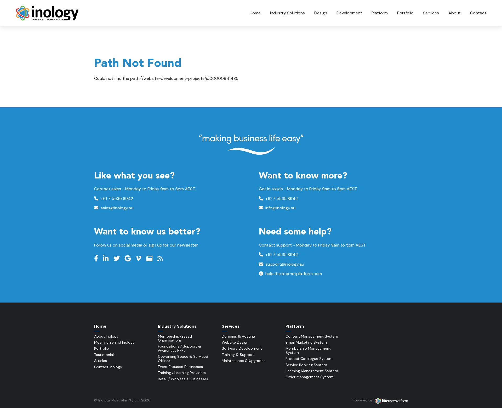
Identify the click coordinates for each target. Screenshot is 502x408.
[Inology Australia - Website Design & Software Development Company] (48, 13)
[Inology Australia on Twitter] (117, 258)
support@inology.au (284, 264)
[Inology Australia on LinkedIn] (106, 258)
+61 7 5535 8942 (116, 198)
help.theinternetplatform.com (293, 273)
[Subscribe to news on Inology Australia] (150, 258)
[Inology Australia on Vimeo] (139, 258)
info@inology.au (279, 208)
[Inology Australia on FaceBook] (96, 258)
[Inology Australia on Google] (128, 258)
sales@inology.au (116, 208)
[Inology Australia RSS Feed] (160, 258)
